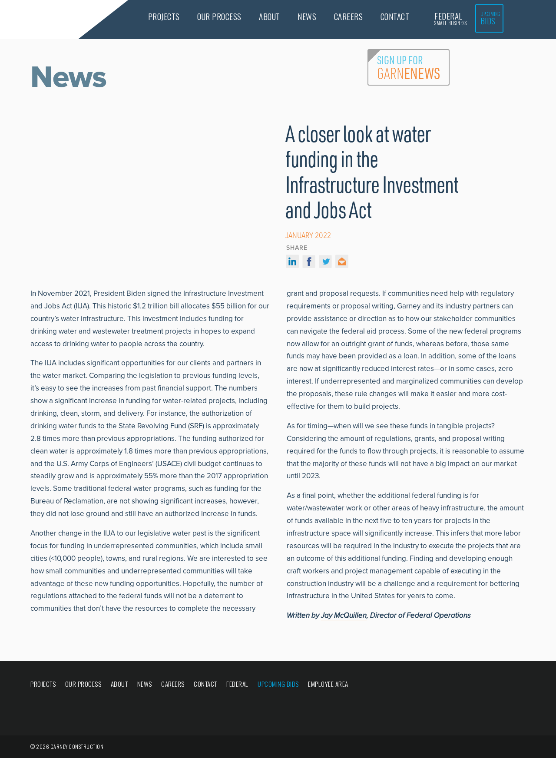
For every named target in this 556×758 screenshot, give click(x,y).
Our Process (219, 16)
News (307, 16)
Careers (348, 16)
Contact (395, 16)
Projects (164, 16)
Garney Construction (40, 20)
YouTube (520, 685)
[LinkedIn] (292, 263)
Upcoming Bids (278, 683)
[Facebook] (309, 263)
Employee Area (328, 683)
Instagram (502, 685)
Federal (450, 18)
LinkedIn (484, 685)
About (269, 16)
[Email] (342, 263)
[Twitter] (325, 263)
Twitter (467, 685)
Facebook (452, 685)
